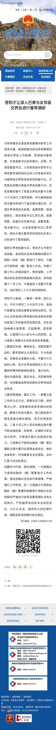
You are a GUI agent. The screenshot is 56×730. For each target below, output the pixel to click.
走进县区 (46, 77)
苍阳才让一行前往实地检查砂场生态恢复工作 (32, 586)
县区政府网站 (13, 621)
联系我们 (27, 697)
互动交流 (28, 77)
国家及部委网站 (13, 608)
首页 (18, 88)
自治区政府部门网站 (13, 614)
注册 (25, 10)
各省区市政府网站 (40, 608)
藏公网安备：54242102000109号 (24, 710)
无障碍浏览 (47, 10)
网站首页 (10, 71)
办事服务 (10, 77)
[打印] (38, 133)
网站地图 (16, 697)
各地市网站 (40, 614)
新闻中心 (28, 71)
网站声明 (5, 697)
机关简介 (20, 91)
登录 (17, 10)
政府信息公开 (46, 71)
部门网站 (40, 621)
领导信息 (31, 91)
